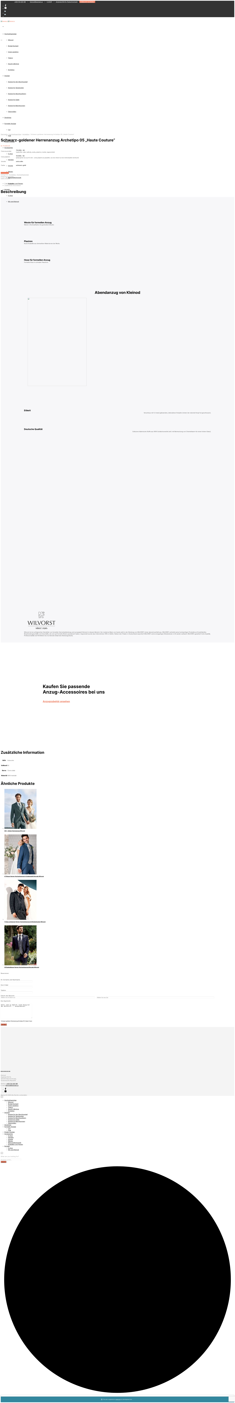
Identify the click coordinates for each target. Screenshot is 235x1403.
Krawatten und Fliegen (15, 183)
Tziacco (10, 1107)
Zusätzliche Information (12, 185)
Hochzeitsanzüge (10, 34)
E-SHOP (49, 2)
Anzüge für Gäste (13, 1119)
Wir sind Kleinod (13, 201)
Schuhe (10, 165)
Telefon (3, 990)
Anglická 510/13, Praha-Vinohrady (67, 2)
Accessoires (8, 148)
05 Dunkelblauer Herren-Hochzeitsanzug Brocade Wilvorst (21, 967)
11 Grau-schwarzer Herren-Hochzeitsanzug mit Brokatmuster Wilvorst (25, 922)
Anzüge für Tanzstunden (16, 1116)
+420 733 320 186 (20, 2)
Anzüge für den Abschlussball (18, 1114)
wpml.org (118, 1399)
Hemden (11, 159)
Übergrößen (12, 1123)
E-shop (10, 154)
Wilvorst (10, 40)
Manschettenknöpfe (14, 177)
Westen (10, 171)
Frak (9, 135)
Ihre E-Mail (4, 985)
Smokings (7, 1125)
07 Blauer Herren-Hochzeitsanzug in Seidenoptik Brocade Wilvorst (24, 876)
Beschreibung (9, 183)
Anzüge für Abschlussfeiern (17, 1118)
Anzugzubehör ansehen (56, 701)
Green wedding (13, 1105)
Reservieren (5, 173)
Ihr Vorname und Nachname (10, 980)
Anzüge (7, 1112)
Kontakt (7, 1146)
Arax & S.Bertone (13, 1109)
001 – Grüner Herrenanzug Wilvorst (14, 831)
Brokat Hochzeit (13, 1104)
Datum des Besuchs (7, 996)
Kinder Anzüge (9, 1132)
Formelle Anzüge (10, 1127)
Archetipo (25, 134)
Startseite (4, 134)
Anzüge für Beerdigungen (16, 1121)
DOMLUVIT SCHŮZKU (87, 2)
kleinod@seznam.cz (36, 2)
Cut (9, 1128)
